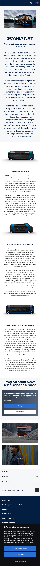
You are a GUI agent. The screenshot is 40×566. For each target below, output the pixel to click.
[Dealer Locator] (31, 3)
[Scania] (37, 2)
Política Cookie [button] (20, 412)
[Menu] (2, 2)
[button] (20, 471)
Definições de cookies (20, 561)
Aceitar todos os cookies (20, 548)
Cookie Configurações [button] (20, 406)
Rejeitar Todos (20, 554)
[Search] (25, 3)
